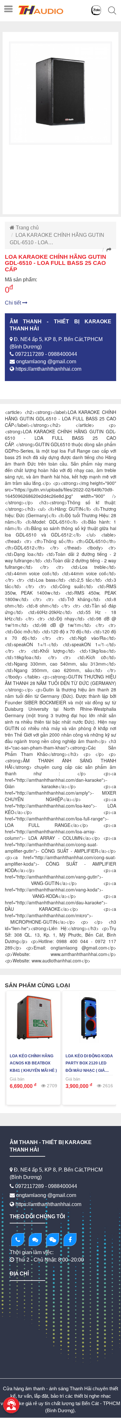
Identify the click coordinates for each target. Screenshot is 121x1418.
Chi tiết (13, 303)
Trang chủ (27, 227)
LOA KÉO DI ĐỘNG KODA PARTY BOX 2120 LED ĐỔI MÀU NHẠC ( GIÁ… (88, 1063)
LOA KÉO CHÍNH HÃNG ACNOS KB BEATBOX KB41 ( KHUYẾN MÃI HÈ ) (32, 1063)
